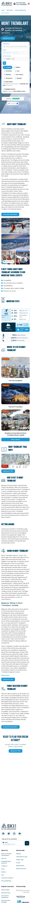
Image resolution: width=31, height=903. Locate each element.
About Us (3, 858)
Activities (9, 71)
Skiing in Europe (5, 892)
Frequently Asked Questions (6, 862)
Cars (18, 71)
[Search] (4, 63)
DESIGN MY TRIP (8, 471)
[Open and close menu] (29, 4)
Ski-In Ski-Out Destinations (5, 896)
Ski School (9, 78)
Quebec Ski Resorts (20, 10)
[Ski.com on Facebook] (3, 834)
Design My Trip (8, 38)
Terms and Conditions (7, 878)
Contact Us (4, 866)
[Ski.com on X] (9, 834)
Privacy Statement (6, 880)
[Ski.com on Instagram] (14, 834)
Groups (18, 862)
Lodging (8, 67)
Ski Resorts (10, 10)
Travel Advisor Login (21, 856)
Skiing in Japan (5, 889)
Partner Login (19, 859)
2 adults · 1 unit (10, 59)
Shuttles (8, 74)
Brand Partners (20, 865)
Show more (5, 675)
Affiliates (18, 853)
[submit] (27, 843)
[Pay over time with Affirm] (13, 103)
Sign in (5, 91)
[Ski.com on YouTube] (20, 834)
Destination (6, 43)
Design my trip (15, 751)
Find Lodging (15, 439)
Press (2, 869)
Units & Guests (7, 56)
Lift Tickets (19, 74)
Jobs (2, 875)
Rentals (19, 78)
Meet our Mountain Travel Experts (6, 854)
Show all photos (9, 261)
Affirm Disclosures (21, 868)
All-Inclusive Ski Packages (5, 901)
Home (3, 10)
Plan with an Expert (10, 214)
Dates (4, 49)
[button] (15, 226)
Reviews (3, 872)
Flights (18, 67)
